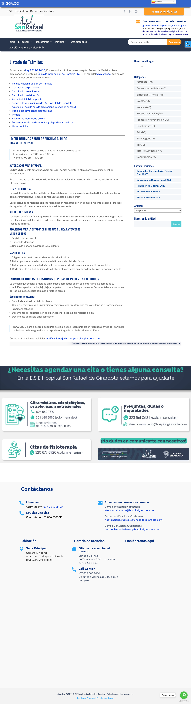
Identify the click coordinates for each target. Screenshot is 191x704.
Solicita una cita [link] (37, 512)
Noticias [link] (141, 107)
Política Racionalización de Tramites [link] (32, 83)
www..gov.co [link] (103, 74)
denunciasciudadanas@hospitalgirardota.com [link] (165, 31)
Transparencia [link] (42, 41)
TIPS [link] (139, 144)
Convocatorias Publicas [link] (150, 88)
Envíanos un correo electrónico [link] (164, 21)
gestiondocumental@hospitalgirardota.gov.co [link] (165, 25)
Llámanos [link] (33, 502)
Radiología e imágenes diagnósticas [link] (32, 110)
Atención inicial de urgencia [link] (27, 99)
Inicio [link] (12, 41)
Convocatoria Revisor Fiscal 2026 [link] (154, 180)
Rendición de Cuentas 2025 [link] (151, 186)
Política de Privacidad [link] (86, 698)
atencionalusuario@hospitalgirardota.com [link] (130, 510)
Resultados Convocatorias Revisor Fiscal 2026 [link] (155, 172)
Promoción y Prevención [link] (150, 119)
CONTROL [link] (142, 82)
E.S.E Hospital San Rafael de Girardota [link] (30, 11)
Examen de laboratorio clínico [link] (28, 118)
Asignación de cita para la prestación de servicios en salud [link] (44, 107)
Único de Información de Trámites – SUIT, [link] (60, 74)
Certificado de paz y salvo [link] (26, 87)
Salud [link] (140, 132)
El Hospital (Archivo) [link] (148, 94)
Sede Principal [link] (36, 548)
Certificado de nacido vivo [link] (26, 91)
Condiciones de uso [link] (105, 698)
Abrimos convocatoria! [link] (148, 191)
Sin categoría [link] (144, 138)
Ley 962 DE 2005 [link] (35, 70)
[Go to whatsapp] (184, 695)
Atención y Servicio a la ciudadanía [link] (27, 47)
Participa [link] (59, 41)
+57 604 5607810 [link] (52, 517)
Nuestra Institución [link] (147, 113)
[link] (188, 44)
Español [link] (158, 2)
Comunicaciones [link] (79, 41)
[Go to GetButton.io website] (184, 701)
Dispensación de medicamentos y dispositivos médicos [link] (43, 122)
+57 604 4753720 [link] (52, 506)
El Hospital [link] (23, 41)
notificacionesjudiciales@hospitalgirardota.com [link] (165, 34)
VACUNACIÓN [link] (144, 157)
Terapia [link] (16, 114)
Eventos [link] (141, 101)
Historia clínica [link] (20, 126)
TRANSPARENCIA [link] (147, 151)
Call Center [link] (87, 569)
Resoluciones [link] (144, 126)
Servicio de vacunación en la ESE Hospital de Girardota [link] (42, 103)
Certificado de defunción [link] (25, 95)
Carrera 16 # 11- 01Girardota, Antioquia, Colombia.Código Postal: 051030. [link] (45, 556)
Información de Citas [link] (164, 11)
